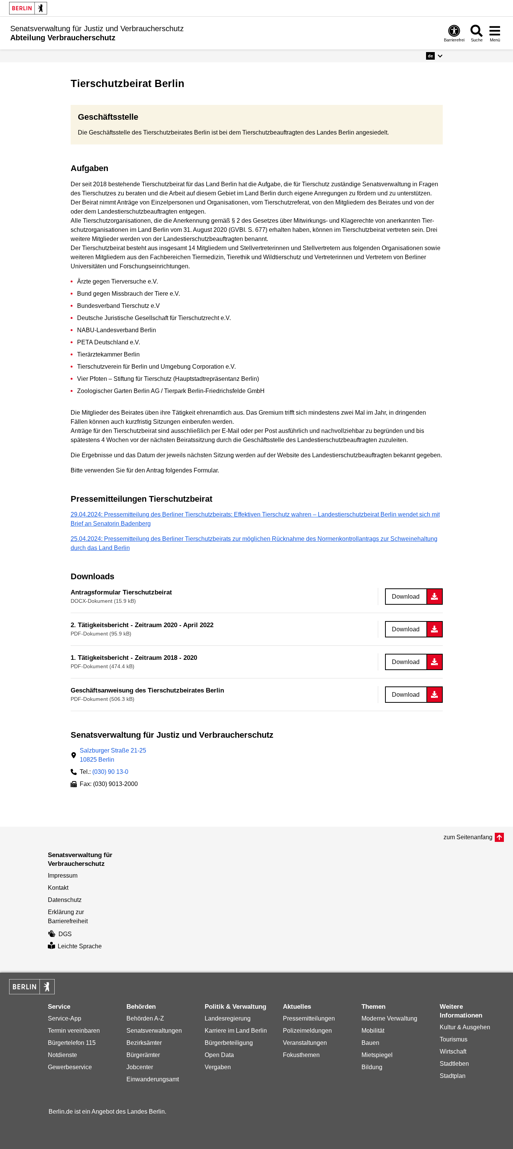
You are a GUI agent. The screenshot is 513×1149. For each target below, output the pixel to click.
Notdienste (62, 1055)
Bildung (371, 1067)
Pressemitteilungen (309, 1018)
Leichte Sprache (80, 946)
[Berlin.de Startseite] (28, 8)
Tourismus (453, 1039)
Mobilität (372, 1030)
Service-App (64, 1018)
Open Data (219, 1055)
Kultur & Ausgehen (465, 1027)
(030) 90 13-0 (110, 772)
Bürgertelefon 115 (72, 1043)
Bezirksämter (144, 1043)
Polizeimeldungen (307, 1030)
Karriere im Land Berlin (236, 1030)
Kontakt (58, 887)
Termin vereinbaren (74, 1030)
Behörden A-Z (145, 1018)
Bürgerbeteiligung (229, 1043)
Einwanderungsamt (152, 1079)
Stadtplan (453, 1076)
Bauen (370, 1043)
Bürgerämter (143, 1055)
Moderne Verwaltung (389, 1018)
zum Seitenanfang (468, 837)
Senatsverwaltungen (154, 1030)
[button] (434, 56)
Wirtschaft (453, 1051)
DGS (65, 934)
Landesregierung (228, 1018)
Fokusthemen (301, 1055)
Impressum (62, 875)
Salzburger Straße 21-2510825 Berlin (113, 755)
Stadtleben (454, 1063)
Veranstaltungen (305, 1043)
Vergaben (218, 1067)
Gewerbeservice (70, 1067)
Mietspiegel (377, 1055)
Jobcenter (139, 1067)
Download (406, 596)
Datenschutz (65, 900)
